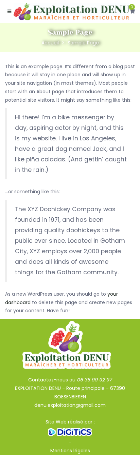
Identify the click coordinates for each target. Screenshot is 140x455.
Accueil (50, 42)
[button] (132, 11)
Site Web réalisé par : (70, 421)
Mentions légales (70, 450)
